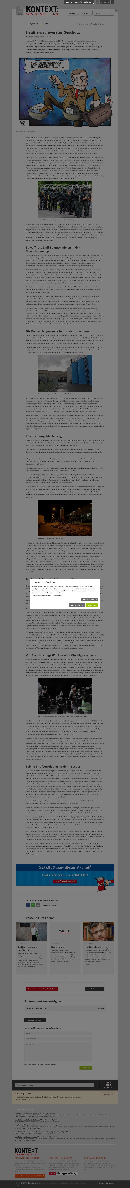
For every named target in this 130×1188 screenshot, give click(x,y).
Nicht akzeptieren (77, 605)
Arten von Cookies (88, 599)
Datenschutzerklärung (54, 595)
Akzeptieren (92, 605)
